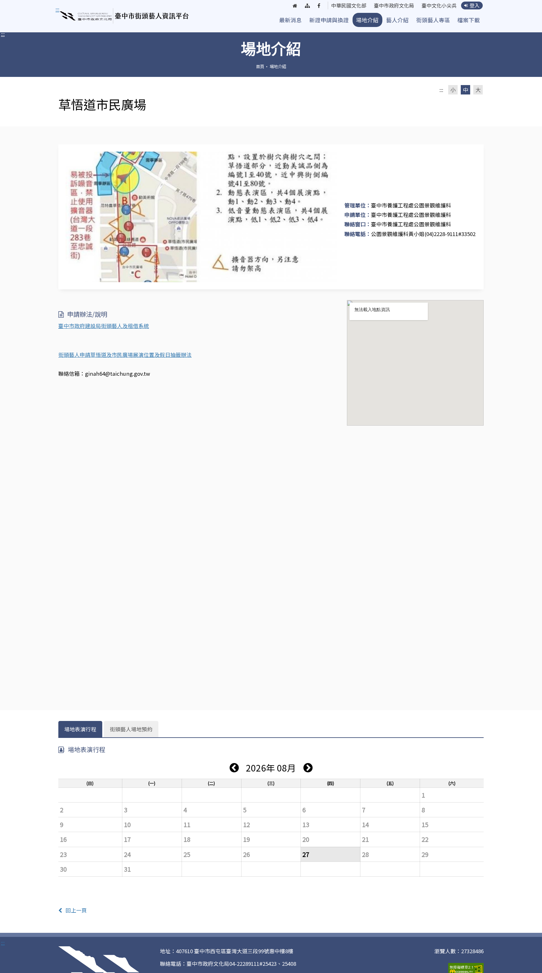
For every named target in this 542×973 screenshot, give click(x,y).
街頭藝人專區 (433, 20)
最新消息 (290, 20)
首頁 (260, 66)
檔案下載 (468, 20)
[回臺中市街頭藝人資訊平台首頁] (124, 16)
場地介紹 (367, 20)
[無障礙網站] (466, 968)
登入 (475, 5)
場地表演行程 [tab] (80, 729)
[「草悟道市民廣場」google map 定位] (415, 363)
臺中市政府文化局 (394, 6)
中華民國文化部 (348, 6)
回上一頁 (76, 910)
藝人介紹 (397, 20)
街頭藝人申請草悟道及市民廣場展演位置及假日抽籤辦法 (125, 354)
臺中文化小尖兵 (439, 6)
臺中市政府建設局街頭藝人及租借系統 (103, 326)
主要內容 (68, 9)
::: (3, 34)
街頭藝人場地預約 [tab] (131, 729)
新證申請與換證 (329, 20)
